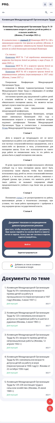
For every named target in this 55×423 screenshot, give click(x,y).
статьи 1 (20, 198)
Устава (5, 128)
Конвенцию (10, 57)
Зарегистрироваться (27, 252)
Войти (27, 244)
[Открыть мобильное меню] (50, 4)
